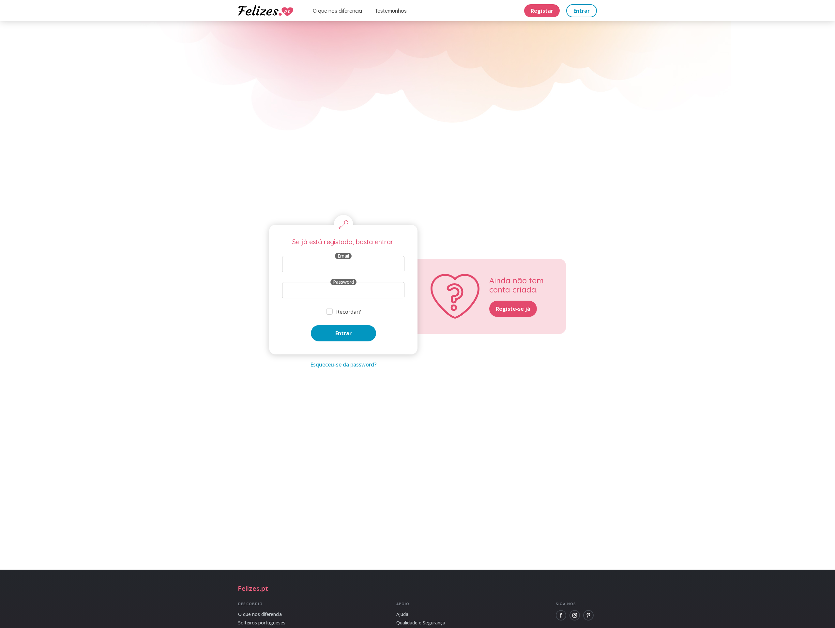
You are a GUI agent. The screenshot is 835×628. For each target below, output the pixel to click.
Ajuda (402, 614)
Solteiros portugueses (261, 623)
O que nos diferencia (337, 10)
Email (343, 256)
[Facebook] (561, 615)
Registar (542, 10)
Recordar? (348, 311)
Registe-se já (513, 308)
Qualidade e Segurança (420, 623)
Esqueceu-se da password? (343, 364)
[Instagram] (574, 615)
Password (343, 282)
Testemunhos (391, 10)
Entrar (581, 10)
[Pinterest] (588, 615)
